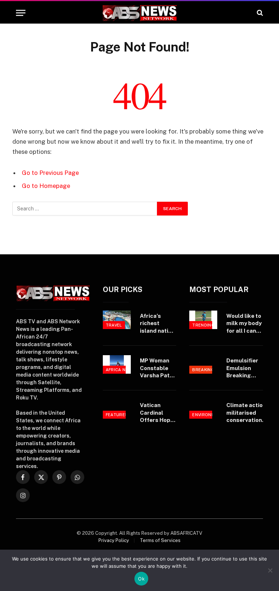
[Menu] (20, 13)
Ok (141, 579)
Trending (203, 325)
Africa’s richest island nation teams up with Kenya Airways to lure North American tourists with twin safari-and (157, 324)
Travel (114, 325)
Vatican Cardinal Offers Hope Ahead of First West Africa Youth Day (157, 413)
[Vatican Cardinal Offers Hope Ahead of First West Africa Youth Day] (117, 409)
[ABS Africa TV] (139, 13)
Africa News (121, 370)
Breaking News (210, 370)
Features (117, 415)
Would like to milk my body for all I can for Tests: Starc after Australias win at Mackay (244, 324)
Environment (208, 415)
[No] (270, 570)
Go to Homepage (46, 185)
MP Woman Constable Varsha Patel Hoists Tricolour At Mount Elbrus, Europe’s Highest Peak (158, 368)
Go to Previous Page (50, 172)
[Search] (259, 13)
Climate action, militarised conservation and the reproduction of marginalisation (248, 413)
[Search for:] (85, 209)
